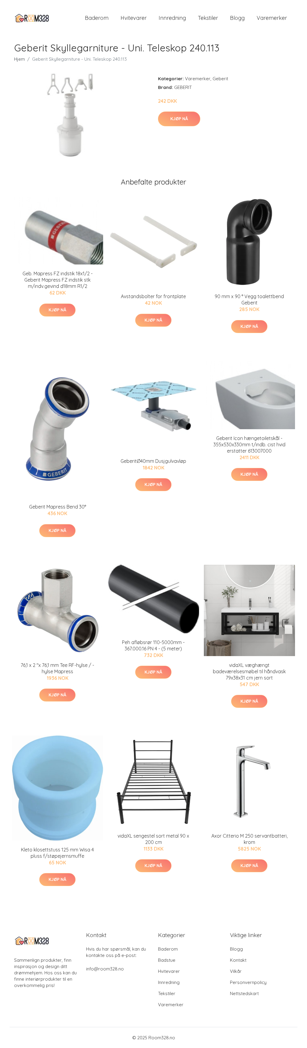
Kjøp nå (179, 118)
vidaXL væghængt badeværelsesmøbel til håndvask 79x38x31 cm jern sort (249, 671)
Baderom (97, 17)
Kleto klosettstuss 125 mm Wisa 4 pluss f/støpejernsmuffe (57, 853)
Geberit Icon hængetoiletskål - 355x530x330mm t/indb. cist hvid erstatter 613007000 (249, 444)
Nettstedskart (244, 993)
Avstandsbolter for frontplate (153, 296)
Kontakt (238, 960)
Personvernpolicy (248, 982)
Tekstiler (208, 17)
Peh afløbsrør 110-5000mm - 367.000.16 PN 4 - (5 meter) (153, 645)
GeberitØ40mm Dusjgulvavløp (153, 461)
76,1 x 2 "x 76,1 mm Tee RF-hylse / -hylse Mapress (57, 668)
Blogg (237, 17)
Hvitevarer (134, 17)
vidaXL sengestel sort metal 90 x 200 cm (153, 839)
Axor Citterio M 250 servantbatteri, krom (249, 839)
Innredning (172, 17)
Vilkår (236, 971)
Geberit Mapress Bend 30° (57, 507)
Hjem (19, 59)
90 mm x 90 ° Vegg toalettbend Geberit (249, 299)
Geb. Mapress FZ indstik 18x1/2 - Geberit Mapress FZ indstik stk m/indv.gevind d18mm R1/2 (57, 279)
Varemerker (272, 17)
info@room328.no (105, 969)
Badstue (166, 960)
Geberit (220, 78)
